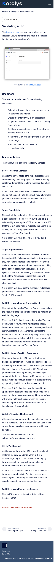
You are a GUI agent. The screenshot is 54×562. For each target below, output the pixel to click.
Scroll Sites (30, 558)
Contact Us (6, 554)
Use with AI (10, 19)
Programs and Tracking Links (23, 12)
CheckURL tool (34, 85)
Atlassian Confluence (44, 558)
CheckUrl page (12, 32)
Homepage (6, 551)
